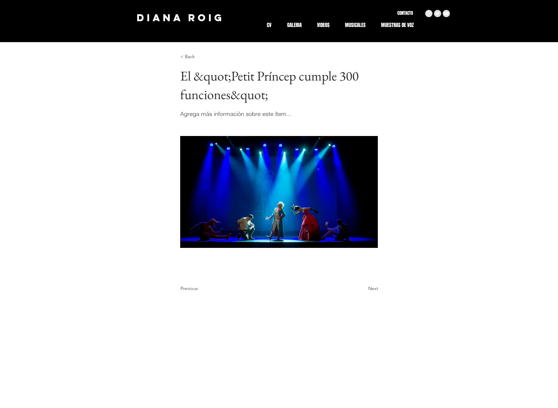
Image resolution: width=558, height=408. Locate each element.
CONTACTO (405, 13)
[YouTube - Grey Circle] (446, 13)
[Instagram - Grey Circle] (428, 13)
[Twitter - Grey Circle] (437, 13)
